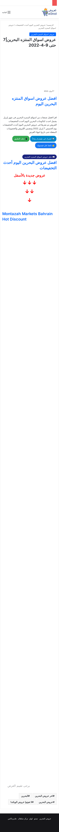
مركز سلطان (23, 818)
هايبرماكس (12, 818)
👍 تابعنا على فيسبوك (45, 145)
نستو (36, 818)
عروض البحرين (46, 802)
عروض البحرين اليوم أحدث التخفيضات (30, 25)
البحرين (24, 795)
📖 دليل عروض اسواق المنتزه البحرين (39, 157)
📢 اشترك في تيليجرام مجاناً (43, 139)
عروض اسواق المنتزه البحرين (42, 34)
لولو (31, 818)
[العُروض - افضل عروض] (49, 12)
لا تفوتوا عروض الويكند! (21, 802)
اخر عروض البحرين (44, 795)
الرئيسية (50, 25)
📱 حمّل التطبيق (20, 139)
